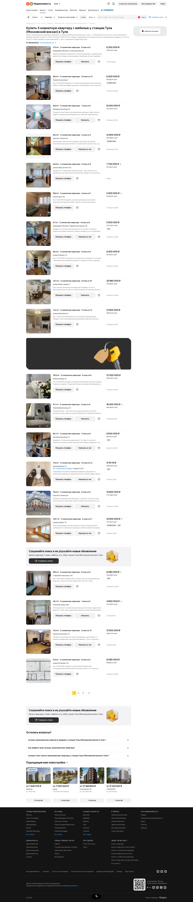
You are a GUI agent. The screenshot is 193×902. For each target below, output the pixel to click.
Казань (28, 828)
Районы (57, 844)
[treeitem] (32, 10)
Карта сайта (129, 871)
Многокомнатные (32, 850)
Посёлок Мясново (117, 821)
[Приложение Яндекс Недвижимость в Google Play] (157, 887)
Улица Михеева (60, 828)
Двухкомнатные (32, 853)
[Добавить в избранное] (99, 61)
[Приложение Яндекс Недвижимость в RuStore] (165, 887)
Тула (84, 825)
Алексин (86, 828)
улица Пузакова (58, 255)
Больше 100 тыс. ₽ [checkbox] (38, 363)
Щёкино (86, 821)
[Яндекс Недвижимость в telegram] (165, 871)
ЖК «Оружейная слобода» (62, 468)
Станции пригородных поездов (66, 847)
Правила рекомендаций (105, 871)
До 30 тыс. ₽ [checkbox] (36, 357)
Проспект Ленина (61, 821)
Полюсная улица (75, 51)
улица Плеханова (59, 663)
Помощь (119, 871)
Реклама (46, 871)
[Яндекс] (163, 898)
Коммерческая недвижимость (152, 818)
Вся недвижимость (33, 871)
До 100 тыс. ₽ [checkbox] (80, 357)
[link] (163, 4)
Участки (144, 825)
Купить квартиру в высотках (121, 853)
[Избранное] (109, 4)
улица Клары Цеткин (60, 167)
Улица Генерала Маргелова (64, 825)
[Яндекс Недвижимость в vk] (158, 871)
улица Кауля (57, 197)
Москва (29, 815)
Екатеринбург (31, 825)
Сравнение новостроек (63, 850)
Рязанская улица (59, 605)
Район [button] (143, 17)
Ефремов (86, 818)
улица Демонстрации (60, 284)
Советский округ (117, 831)
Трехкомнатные (32, 847)
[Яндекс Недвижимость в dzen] (161, 871)
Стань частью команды (60, 871)
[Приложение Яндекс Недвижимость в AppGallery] (161, 887)
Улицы (57, 853)
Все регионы (59, 857)
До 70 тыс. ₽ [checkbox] (65, 357)
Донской (86, 815)
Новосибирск (31, 821)
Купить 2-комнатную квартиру (122, 850)
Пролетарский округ (118, 818)
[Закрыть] (166, 17)
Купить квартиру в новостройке (123, 847)
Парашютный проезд (77, 226)
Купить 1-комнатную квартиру (122, 857)
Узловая (86, 831)
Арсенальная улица (60, 437)
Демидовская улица (60, 109)
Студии (28, 857)
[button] (113, 4)
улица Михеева (58, 466)
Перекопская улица (60, 80)
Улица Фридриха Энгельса (64, 818)
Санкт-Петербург (32, 818)
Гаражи (143, 815)
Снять (85, 847)
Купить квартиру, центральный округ (124, 860)
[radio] (78, 693)
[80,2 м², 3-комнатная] (39, 147)
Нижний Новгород (33, 831)
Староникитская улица (61, 575)
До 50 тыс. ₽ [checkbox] (50, 357)
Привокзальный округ (119, 815)
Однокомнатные (32, 844)
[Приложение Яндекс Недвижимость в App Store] (153, 887)
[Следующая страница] (89, 693)
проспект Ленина (59, 138)
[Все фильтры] (28, 17)
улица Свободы (58, 379)
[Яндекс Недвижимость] (38, 3)
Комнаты (144, 828)
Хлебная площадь (61, 831)
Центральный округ (118, 828)
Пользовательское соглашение (82, 871)
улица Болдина (58, 522)
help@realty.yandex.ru (70, 886)
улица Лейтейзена (59, 313)
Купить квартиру (117, 844)
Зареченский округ (118, 825)
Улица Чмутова (60, 815)
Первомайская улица (60, 408)
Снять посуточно (89, 844)
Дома (143, 821)
